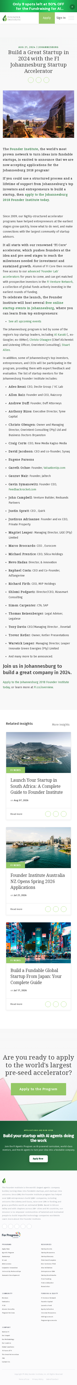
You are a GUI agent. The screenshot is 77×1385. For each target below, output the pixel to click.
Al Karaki (60, 334)
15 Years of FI (7, 1351)
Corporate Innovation (10, 1268)
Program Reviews (8, 1313)
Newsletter (45, 1286)
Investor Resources (48, 1313)
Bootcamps (6, 1256)
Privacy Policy (37, 1379)
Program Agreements (49, 1320)
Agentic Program (8, 1253)
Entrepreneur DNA (48, 1271)
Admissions (6, 1264)
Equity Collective (47, 1309)
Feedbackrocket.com (22, 489)
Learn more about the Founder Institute (21, 1219)
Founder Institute (24, 149)
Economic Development (11, 1275)
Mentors (5, 1298)
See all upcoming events (25, 321)
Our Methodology (8, 1339)
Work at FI (5, 1332)
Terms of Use (24, 1379)
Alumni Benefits (8, 1309)
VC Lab (4, 1260)
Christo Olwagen (40, 340)
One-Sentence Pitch (48, 1264)
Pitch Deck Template (48, 1260)
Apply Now (5, 1249)
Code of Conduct (52, 1379)
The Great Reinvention (10, 1354)
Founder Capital (47, 1302)
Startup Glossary (47, 1256)
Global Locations (8, 1347)
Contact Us (6, 1362)
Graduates (6, 1302)
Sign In (61, 18)
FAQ (3, 1358)
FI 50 (3, 1305)
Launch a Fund (46, 1305)
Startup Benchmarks (48, 1275)
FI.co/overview (43, 687)
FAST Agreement (47, 1317)
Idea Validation (46, 1268)
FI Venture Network (60, 282)
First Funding (46, 1279)
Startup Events (46, 1249)
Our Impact (6, 1335)
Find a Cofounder (47, 1283)
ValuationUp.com (54, 468)
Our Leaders (6, 1343)
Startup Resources (48, 1253)
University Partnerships (11, 1271)
